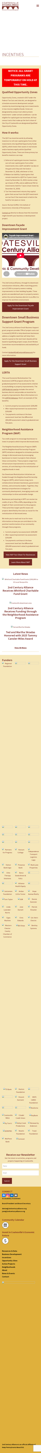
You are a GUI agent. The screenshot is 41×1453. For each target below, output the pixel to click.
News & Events (8, 1273)
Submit (7, 1181)
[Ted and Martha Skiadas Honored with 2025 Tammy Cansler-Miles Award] (20, 627)
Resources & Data (9, 1251)
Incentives (6, 1257)
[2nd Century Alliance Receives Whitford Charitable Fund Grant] (20, 580)
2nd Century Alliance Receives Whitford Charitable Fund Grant (20, 591)
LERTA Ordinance (11, 398)
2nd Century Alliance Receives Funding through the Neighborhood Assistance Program (20, 613)
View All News (21, 648)
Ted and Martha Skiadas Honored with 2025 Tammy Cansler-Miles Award (20, 635)
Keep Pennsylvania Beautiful (13, 1447)
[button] (38, 6)
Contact (5, 1276)
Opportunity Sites (9, 1260)
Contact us (6, 213)
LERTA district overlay (10, 389)
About (4, 1270)
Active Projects (8, 1264)
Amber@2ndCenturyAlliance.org (21, 352)
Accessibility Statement (11, 1198)
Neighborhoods (8, 1267)
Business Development (12, 1254)
